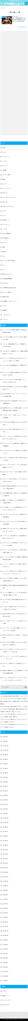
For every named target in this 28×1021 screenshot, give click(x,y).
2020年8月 (5, 890)
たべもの (5, 161)
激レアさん (5, 192)
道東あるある (6, 296)
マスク (4, 211)
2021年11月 (5, 822)
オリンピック (6, 224)
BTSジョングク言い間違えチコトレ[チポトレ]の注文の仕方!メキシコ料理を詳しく (15, 643)
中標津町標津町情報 (7, 278)
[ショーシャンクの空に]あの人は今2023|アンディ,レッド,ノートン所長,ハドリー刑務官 (15, 359)
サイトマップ (18, 1015)
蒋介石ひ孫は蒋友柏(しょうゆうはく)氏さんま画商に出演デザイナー (15, 388)
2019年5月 (5, 958)
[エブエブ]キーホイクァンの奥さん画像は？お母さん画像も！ (15, 473)
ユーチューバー (6, 156)
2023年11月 (5, 750)
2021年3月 (5, 858)
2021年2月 (5, 863)
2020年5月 (5, 903)
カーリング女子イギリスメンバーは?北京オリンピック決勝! (15, 622)
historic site (5, 283)
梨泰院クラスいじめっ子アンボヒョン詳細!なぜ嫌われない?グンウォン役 (15, 530)
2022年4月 (5, 800)
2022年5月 (5, 795)
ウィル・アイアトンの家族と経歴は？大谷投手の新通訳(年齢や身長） (15, 331)
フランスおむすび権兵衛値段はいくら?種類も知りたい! (15, 367)
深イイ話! (5, 201)
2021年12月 (5, 818)
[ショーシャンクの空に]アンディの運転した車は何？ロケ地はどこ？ (15, 565)
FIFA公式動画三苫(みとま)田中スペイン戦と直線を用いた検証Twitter (15, 494)
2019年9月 (5, 940)
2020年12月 (5, 872)
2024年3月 (5, 736)
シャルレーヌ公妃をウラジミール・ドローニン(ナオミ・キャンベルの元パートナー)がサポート (15, 679)
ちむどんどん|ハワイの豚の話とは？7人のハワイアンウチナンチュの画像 (15, 544)
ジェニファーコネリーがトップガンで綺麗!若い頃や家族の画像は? (15, 516)
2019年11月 (5, 931)
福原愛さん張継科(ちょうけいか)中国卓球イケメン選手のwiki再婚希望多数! (15, 672)
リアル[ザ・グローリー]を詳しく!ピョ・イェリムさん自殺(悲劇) (14, 416)
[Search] (25, 687)
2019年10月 (5, 935)
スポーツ (5, 183)
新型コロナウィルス (7, 274)
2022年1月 (5, 813)
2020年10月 (5, 881)
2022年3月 (5, 804)
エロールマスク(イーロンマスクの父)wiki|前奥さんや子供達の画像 (15, 523)
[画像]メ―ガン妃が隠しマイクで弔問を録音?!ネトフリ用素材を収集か (15, 501)
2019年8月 (5, 944)
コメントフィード (7, 1000)
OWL (10, 727)
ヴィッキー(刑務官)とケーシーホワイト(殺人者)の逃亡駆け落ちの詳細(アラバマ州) (15, 594)
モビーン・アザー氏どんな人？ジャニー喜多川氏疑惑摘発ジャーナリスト (14, 466)
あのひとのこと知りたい (8, 206)
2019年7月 (5, 949)
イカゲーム (5, 319)
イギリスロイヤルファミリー (9, 197)
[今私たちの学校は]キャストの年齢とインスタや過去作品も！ (15, 636)
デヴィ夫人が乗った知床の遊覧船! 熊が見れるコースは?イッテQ (15, 601)
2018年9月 (5, 980)
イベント (5, 242)
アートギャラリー (7, 188)
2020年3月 (5, 912)
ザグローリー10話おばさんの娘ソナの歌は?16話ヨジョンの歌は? (15, 459)
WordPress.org (6, 1004)
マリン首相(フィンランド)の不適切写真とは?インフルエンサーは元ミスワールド (15, 508)
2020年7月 (5, 894)
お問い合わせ (10, 1015)
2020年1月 (5, 921)
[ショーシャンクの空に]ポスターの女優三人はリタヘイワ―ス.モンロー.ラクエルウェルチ (15, 572)
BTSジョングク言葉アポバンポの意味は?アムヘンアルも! (15, 665)
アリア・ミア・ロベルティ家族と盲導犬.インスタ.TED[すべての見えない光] (14, 381)
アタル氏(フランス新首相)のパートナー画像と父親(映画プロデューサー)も (15, 352)
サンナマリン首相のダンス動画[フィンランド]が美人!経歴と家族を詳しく (14, 579)
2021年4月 (5, 854)
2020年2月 (5, 917)
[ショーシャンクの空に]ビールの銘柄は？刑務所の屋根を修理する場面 (15, 558)
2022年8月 (5, 781)
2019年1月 (5, 967)
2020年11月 (5, 876)
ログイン (5, 991)
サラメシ (5, 305)
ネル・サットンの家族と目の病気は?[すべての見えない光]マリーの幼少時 (15, 374)
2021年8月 (5, 836)
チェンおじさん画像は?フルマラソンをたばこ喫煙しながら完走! (15, 338)
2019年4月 (5, 962)
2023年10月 (5, 754)
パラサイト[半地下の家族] (9, 260)
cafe (4, 269)
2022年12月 (5, 772)
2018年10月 (5, 976)
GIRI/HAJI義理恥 (6, 233)
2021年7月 (5, 840)
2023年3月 (5, 763)
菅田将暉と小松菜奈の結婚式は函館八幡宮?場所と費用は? (15, 587)
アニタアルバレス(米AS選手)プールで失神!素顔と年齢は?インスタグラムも (15, 537)
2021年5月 (5, 849)
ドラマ (4, 215)
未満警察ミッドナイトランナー (10, 301)
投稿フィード (6, 995)
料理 (4, 147)
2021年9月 (5, 831)
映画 (4, 179)
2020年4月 (5, 908)
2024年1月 (5, 741)
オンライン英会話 (7, 292)
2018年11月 (5, 971)
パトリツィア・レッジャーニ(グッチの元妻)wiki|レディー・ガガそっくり (15, 658)
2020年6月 (5, 899)
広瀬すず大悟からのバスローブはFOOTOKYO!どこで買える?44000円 (15, 615)
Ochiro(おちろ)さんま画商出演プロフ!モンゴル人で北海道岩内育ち (14, 402)
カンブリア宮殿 (6, 174)
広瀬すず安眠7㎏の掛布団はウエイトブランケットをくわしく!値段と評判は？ (15, 487)
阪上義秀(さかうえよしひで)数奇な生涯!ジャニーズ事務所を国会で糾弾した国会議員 (15, 409)
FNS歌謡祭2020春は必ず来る (9, 287)
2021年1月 (5, 867)
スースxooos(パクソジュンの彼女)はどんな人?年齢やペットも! (15, 452)
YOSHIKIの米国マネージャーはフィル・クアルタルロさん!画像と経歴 (14, 395)
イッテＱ (5, 229)
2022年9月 (5, 777)
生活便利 (5, 170)
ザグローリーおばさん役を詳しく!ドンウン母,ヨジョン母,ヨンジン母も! (15, 480)
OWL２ (11, 722)
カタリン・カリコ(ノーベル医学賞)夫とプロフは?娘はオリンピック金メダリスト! (15, 437)
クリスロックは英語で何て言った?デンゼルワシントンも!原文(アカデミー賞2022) (15, 608)
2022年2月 (5, 809)
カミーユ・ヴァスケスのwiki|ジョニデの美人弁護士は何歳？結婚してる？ (15, 551)
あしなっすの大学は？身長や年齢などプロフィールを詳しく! (15, 430)
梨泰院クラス (6, 220)
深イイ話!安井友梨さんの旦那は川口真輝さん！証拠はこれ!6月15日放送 (19, 20)
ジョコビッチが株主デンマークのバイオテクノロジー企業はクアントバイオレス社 (15, 650)
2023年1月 (5, 768)
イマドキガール (6, 314)
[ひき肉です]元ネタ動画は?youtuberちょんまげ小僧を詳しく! (15, 423)
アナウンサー (6, 165)
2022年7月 (5, 786)
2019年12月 (5, 926)
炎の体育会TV (6, 238)
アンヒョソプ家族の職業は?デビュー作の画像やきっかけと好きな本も (15, 345)
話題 (4, 247)
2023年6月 (5, 759)
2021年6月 (5, 845)
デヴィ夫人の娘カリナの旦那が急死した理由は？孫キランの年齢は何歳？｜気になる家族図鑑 (13, 701)
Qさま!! (4, 152)
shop (4, 256)
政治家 (4, 251)
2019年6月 (5, 953)
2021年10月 (5, 827)
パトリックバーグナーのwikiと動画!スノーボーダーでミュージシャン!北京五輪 (15, 629)
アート (4, 265)
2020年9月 (5, 885)
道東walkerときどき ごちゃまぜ (14, 4)
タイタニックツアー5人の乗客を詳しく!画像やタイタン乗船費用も (15, 445)
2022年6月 (5, 790)
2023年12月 (5, 745)
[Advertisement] (14, 83)
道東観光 (5, 310)
